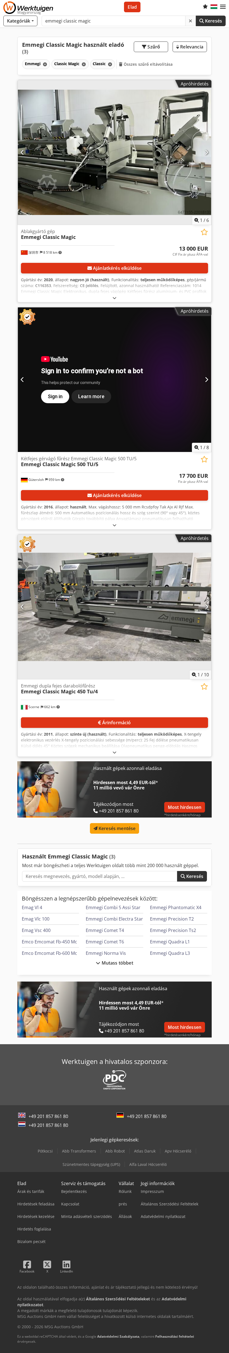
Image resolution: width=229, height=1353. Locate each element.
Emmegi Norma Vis (106, 953)
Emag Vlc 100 (35, 919)
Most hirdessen (184, 807)
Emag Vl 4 (32, 907)
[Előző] (22, 152)
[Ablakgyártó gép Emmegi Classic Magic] (114, 152)
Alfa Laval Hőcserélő (148, 1164)
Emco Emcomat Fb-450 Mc (49, 942)
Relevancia (191, 47)
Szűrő (153, 47)
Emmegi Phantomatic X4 (175, 907)
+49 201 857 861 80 (48, 1116)
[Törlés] (190, 21)
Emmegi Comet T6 (105, 942)
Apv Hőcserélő (178, 1151)
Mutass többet (116, 963)
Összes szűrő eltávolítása (148, 64)
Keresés (213, 21)
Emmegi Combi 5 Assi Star (113, 907)
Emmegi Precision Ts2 (173, 930)
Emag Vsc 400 (36, 930)
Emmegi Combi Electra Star (114, 919)
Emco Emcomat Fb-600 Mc (49, 953)
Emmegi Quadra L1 (170, 942)
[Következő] (206, 152)
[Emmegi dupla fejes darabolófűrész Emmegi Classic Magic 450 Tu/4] (114, 607)
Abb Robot (115, 1151)
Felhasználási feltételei (174, 1336)
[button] (223, 7)
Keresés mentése (116, 828)
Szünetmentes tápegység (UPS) (91, 1164)
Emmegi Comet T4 (105, 930)
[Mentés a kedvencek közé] (204, 232)
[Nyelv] (214, 7)
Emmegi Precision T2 (172, 919)
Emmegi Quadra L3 (170, 953)
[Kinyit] (114, 297)
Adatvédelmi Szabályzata (118, 1336)
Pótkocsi (45, 1151)
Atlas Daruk (145, 1151)
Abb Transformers (79, 1151)
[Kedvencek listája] (205, 7)
